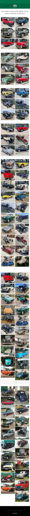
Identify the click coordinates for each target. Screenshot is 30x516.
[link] (15, 6)
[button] (1, 2)
